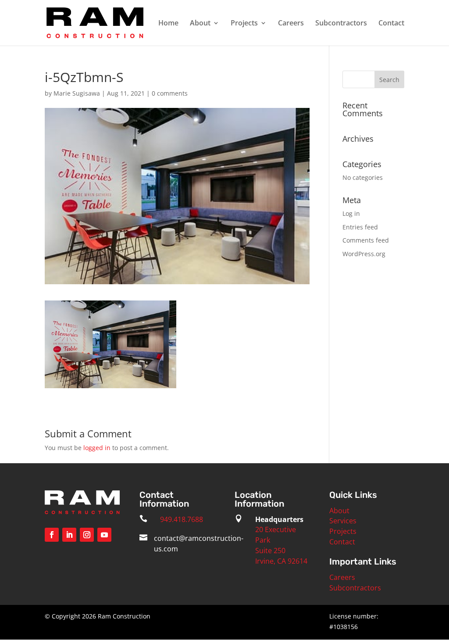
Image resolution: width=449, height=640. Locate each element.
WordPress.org (363, 254)
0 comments (170, 93)
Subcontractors (341, 24)
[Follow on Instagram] (87, 535)
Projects (244, 24)
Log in (351, 213)
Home (168, 24)
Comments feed (365, 240)
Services (342, 521)
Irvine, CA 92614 (281, 561)
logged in (96, 447)
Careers (291, 24)
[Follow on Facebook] (52, 535)
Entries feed (360, 227)
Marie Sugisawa (76, 93)
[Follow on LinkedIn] (69, 535)
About (200, 24)
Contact (391, 24)
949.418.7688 (181, 519)
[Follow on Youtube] (104, 535)
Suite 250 (270, 550)
